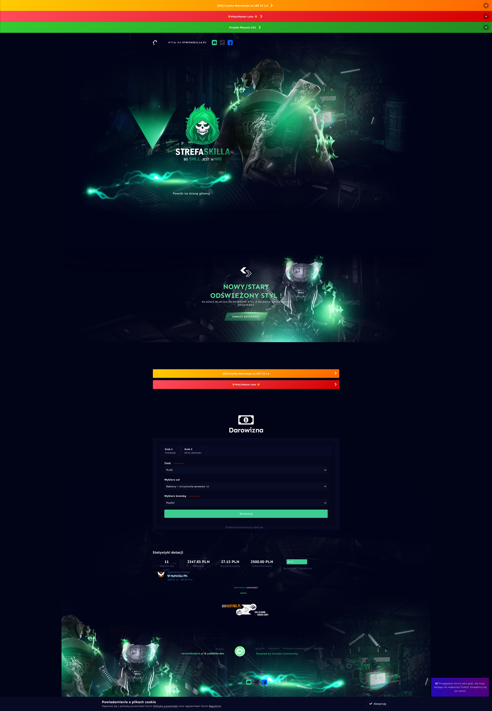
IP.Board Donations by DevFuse (244, 527)
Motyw (273, 648)
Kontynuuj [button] (246, 513)
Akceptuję (379, 703)
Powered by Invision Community (277, 653)
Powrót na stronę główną (191, 193)
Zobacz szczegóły (246, 316)
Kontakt (319, 648)
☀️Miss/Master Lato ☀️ (243, 16)
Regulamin (215, 706)
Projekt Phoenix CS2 (242, 27)
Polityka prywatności (296, 648)
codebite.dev (215, 653)
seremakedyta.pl (192, 653)
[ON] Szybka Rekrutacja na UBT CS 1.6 (242, 5)
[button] (243, 593)
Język (259, 648)
